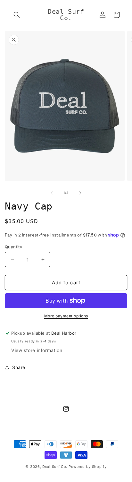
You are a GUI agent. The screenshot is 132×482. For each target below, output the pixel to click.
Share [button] (18, 367)
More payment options (66, 316)
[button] (17, 15)
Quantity (13, 246)
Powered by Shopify (88, 466)
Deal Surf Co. (54, 466)
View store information (36, 350)
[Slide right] (80, 193)
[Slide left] (52, 193)
